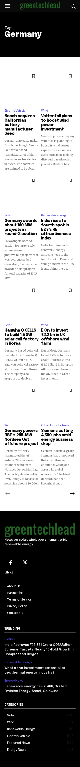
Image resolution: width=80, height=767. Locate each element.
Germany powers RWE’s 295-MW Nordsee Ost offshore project (21, 437)
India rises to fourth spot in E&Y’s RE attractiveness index (56, 229)
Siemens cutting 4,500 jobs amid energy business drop (57, 437)
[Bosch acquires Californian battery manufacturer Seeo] (21, 88)
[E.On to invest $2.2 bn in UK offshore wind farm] (58, 302)
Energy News (14, 680)
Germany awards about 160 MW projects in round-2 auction (20, 227)
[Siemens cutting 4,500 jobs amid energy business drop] (58, 402)
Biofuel (9, 639)
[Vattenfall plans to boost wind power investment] (58, 88)
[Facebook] (10, 563)
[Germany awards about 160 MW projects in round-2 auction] (21, 192)
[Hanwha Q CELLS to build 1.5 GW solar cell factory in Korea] (21, 302)
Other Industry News (55, 425)
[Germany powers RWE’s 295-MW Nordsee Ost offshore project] (21, 402)
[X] (25, 563)
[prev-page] (7, 493)
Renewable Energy (53, 215)
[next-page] (72, 493)
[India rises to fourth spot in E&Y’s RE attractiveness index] (58, 192)
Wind (44, 111)
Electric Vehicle (15, 111)
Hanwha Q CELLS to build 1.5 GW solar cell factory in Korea (21, 337)
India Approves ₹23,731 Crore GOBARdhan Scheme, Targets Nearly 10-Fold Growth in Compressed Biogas (39, 649)
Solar (8, 215)
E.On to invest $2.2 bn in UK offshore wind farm (55, 337)
